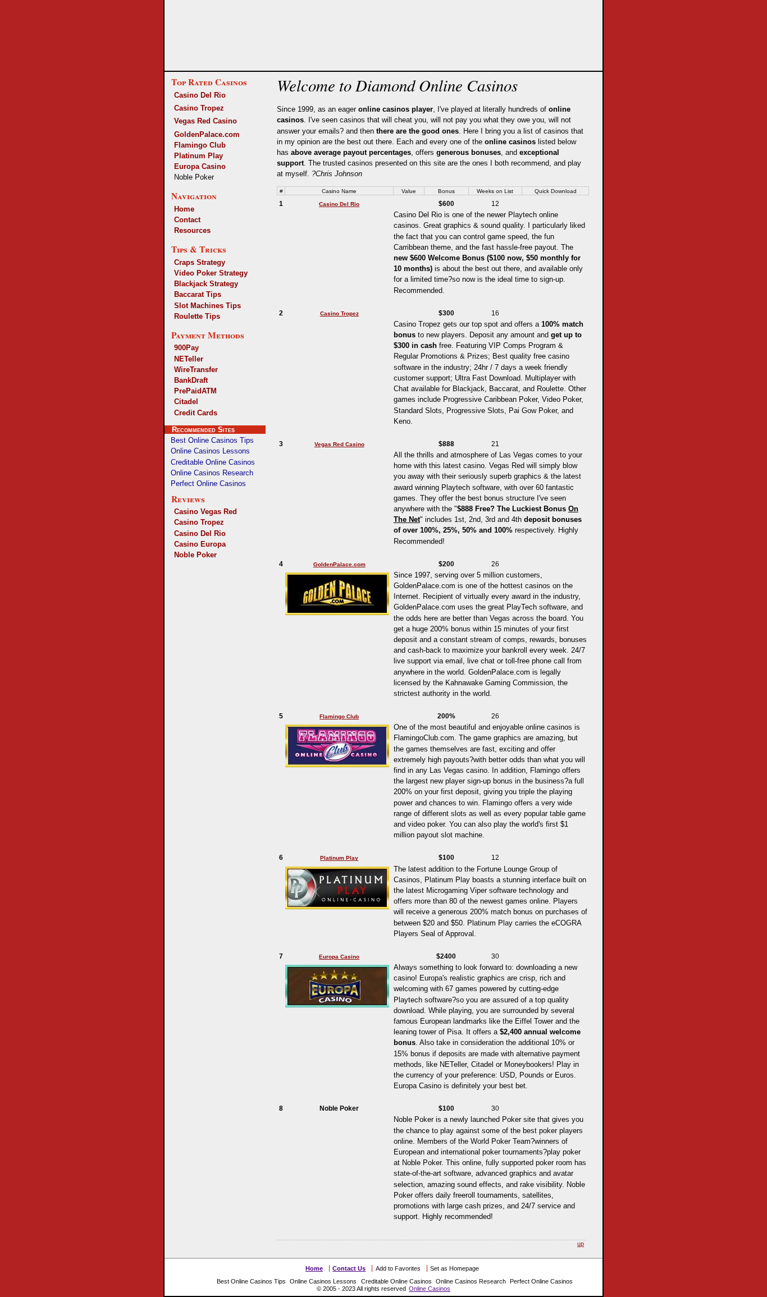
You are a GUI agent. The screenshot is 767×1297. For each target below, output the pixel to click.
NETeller (188, 359)
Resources (192, 230)
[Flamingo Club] (339, 764)
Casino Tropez (199, 108)
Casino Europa (200, 544)
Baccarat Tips (197, 294)
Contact (187, 220)
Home (184, 209)
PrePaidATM (195, 391)
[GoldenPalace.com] (339, 612)
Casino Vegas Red (205, 511)
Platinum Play (198, 156)
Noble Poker (195, 555)
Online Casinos (429, 1288)
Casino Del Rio (200, 95)
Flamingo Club (200, 145)
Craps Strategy (199, 262)
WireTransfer (196, 369)
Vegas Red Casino (205, 121)
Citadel (186, 401)
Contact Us (349, 1268)
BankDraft (191, 380)
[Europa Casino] (339, 1004)
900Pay (186, 347)
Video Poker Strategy (211, 273)
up (580, 1243)
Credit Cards (195, 413)
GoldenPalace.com (207, 134)
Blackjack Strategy (206, 283)
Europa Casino (200, 166)
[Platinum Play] (339, 906)
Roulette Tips (197, 316)
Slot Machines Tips (207, 305)
